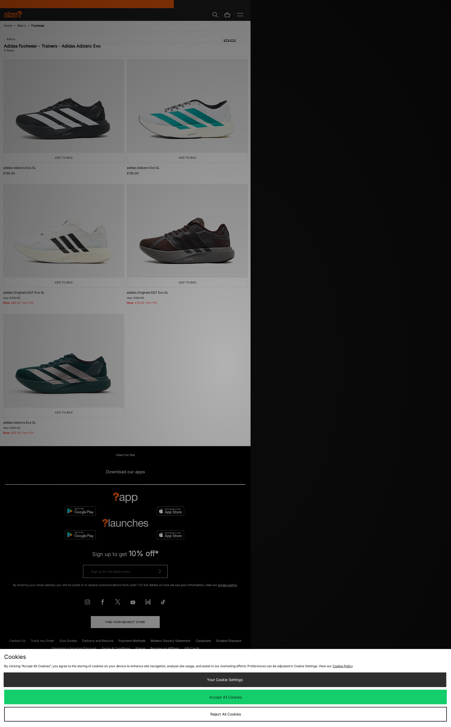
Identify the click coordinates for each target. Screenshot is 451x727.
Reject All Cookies (225, 714)
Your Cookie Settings (225, 679)
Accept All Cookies (225, 697)
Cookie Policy (343, 666)
